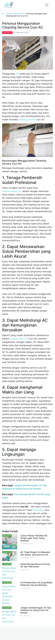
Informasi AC (18, 13)
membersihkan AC (11, 191)
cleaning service (27, 119)
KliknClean (38, 510)
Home (8, 13)
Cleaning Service (19, 338)
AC (17, 73)
